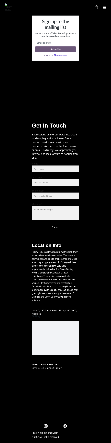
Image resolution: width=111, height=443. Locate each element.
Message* (37, 204)
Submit (55, 227)
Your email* (38, 191)
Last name (37, 177)
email (38, 150)
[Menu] (104, 7)
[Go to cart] (96, 7)
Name (35, 163)
